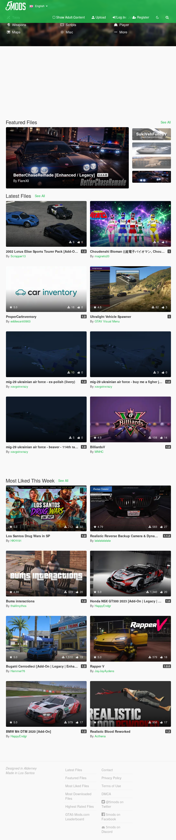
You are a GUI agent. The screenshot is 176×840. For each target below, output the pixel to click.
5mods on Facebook (111, 816)
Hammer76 (18, 671)
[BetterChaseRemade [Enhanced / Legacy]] (151, 177)
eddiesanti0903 (20, 321)
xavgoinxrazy (19, 386)
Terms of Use (111, 786)
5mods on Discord (111, 829)
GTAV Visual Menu (107, 321)
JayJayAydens (104, 671)
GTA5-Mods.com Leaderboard (77, 816)
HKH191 (16, 540)
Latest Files (73, 770)
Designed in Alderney (21, 768)
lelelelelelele (103, 540)
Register (142, 17)
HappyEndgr (103, 606)
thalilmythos (19, 606)
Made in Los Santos (20, 772)
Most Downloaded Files (78, 796)
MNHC (99, 451)
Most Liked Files (77, 786)
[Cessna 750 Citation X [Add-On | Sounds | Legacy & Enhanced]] (151, 163)
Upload (100, 17)
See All (166, 122)
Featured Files (75, 778)
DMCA (106, 794)
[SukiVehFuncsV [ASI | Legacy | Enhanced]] (151, 134)
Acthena (100, 736)
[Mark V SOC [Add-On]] (151, 148)
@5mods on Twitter (113, 804)
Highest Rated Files (79, 806)
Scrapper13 (18, 256)
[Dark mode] (157, 17)
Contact (107, 770)
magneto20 (102, 256)
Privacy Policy (111, 778)
